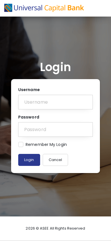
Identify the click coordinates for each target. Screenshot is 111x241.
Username (29, 90)
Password (28, 117)
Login (29, 159)
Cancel (55, 159)
